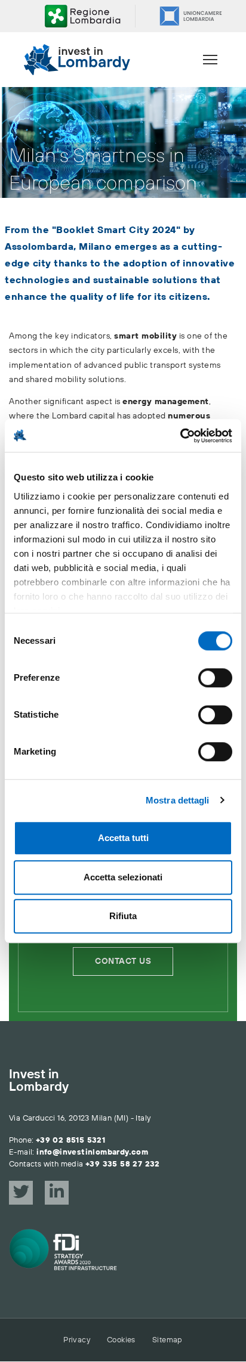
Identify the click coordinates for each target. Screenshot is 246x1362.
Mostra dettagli (178, 800)
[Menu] (210, 59)
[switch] (215, 677)
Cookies (121, 1340)
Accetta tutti (123, 838)
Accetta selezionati (123, 877)
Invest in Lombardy (39, 1081)
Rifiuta (123, 916)
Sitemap (167, 1340)
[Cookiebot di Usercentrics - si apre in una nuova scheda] (180, 435)
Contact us (123, 961)
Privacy (76, 1340)
